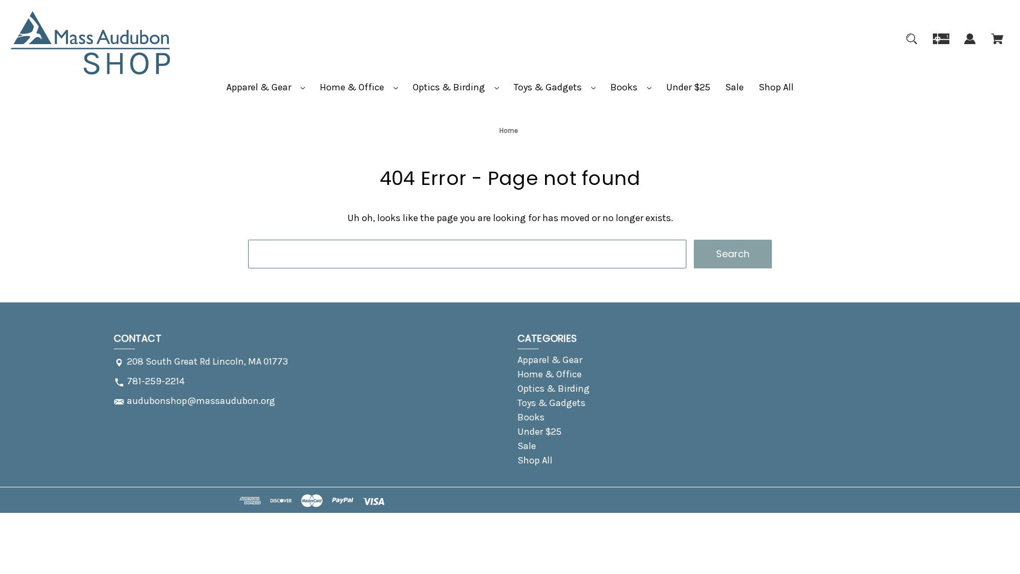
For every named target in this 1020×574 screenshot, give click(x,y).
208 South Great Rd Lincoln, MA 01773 (207, 361)
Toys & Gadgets (549, 87)
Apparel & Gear (259, 87)
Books (625, 87)
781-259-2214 (155, 381)
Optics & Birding (450, 87)
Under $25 (688, 87)
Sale (734, 87)
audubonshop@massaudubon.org (201, 401)
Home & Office (353, 87)
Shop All (776, 87)
